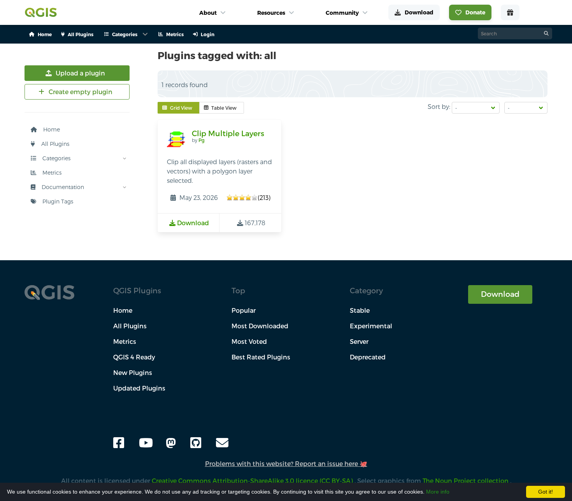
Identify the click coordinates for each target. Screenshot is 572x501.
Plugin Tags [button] (57, 201)
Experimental (371, 325)
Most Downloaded (260, 325)
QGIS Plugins (137, 290)
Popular (244, 310)
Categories (55, 158)
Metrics (51, 172)
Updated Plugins (139, 388)
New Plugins (132, 372)
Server (359, 341)
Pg (201, 140)
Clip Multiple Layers (228, 133)
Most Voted (249, 341)
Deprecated (368, 357)
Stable (360, 310)
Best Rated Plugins (261, 357)
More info (437, 492)
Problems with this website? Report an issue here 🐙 (286, 463)
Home (51, 129)
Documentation (62, 187)
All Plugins (54, 143)
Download (500, 293)
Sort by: (439, 106)
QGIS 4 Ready (134, 357)
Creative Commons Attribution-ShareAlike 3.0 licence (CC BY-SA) (253, 480)
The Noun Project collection (466, 480)
